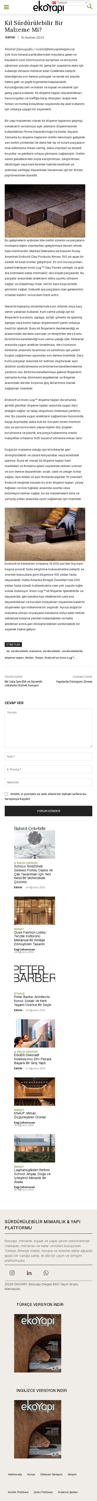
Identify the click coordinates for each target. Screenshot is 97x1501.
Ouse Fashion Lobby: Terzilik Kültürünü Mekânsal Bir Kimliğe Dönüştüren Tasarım (30, 938)
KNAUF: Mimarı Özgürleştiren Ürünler (30, 1115)
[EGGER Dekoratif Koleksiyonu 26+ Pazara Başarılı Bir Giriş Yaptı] (34, 1033)
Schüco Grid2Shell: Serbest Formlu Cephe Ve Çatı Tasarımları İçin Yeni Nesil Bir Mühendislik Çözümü (33, 874)
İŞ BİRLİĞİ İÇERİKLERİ (26, 863)
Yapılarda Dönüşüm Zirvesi (74, 681)
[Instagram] (12, 1273)
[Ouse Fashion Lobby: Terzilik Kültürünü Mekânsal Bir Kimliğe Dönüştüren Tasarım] (34, 910)
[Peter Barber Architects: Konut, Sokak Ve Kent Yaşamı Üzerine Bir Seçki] (34, 975)
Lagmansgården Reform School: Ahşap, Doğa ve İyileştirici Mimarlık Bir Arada (32, 1176)
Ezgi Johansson (24, 949)
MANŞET (19, 929)
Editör (10, 37)
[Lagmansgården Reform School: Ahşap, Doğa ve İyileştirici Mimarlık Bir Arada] (34, 1148)
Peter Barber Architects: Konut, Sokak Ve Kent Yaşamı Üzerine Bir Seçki (32, 1001)
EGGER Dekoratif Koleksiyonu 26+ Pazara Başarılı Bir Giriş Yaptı (32, 1059)
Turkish (61, 2)
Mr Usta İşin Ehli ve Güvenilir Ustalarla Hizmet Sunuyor (23, 683)
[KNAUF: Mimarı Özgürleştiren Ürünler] (34, 1091)
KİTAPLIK (19, 993)
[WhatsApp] (46, 1273)
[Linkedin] (29, 1273)
